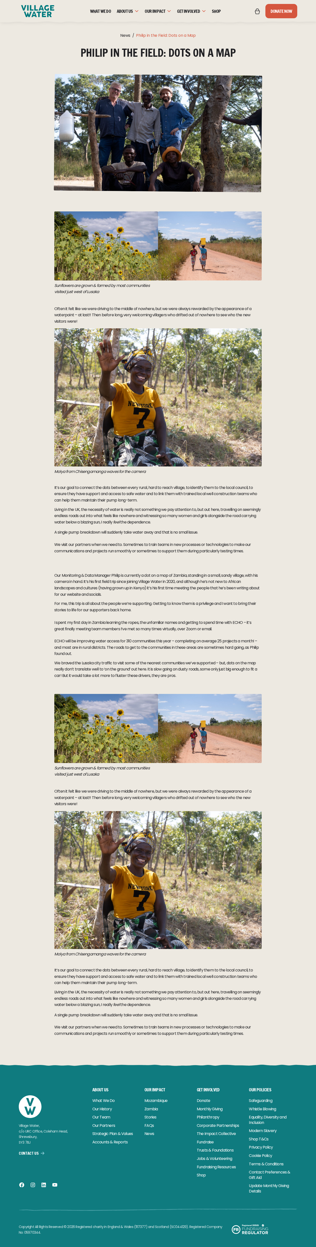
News (125, 35)
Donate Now (281, 11)
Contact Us (29, 1153)
